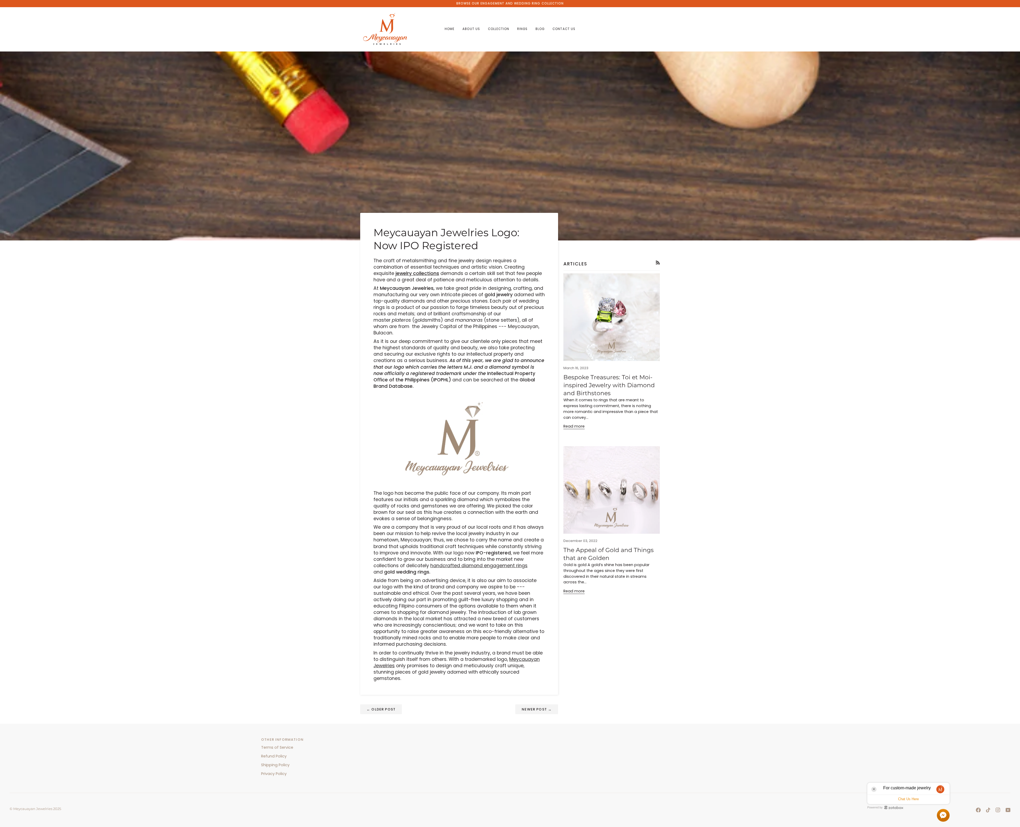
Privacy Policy (274, 773)
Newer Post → (537, 709)
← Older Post (381, 709)
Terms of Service (277, 747)
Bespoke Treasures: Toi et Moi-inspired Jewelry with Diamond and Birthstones (609, 385)
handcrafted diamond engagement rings (479, 565)
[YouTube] (1008, 810)
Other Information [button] (282, 739)
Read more (574, 426)
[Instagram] (998, 810)
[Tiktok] (988, 810)
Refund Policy (274, 756)
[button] (471, 29)
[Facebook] (978, 810)
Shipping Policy (275, 765)
